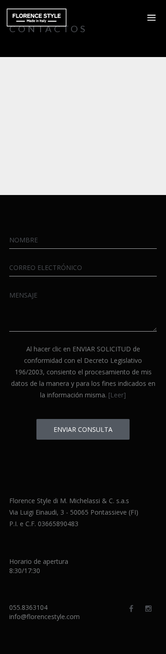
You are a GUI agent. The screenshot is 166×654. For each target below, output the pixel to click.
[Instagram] (148, 608)
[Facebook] (131, 608)
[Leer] (117, 394)
